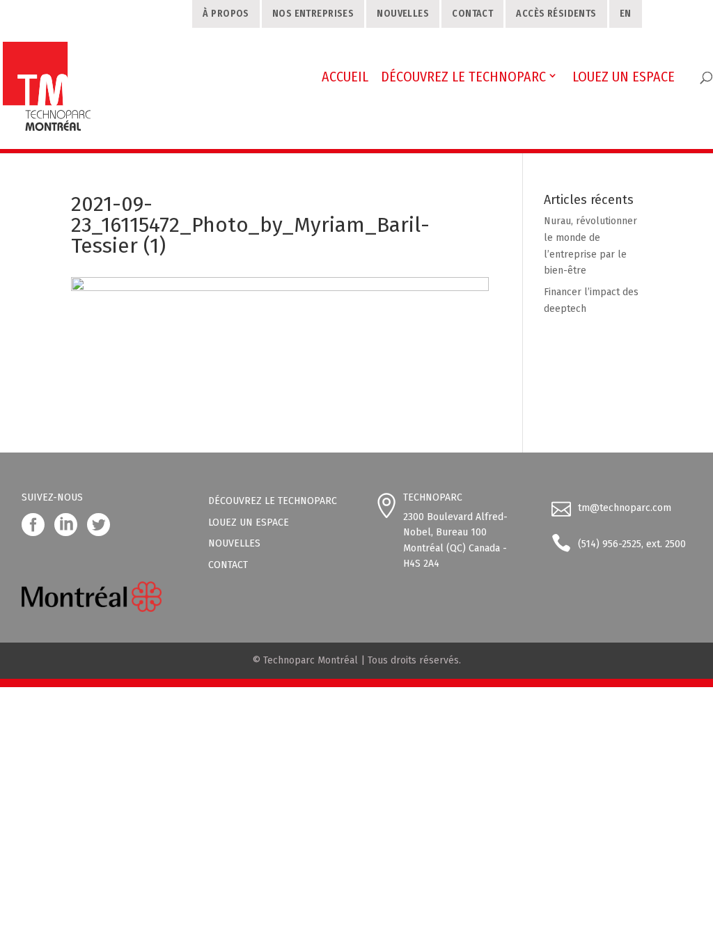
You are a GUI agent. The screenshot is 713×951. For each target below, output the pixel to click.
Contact (472, 13)
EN (626, 13)
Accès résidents (556, 13)
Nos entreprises (313, 13)
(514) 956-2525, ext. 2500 (632, 544)
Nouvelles (403, 13)
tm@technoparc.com (624, 508)
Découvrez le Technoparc (272, 501)
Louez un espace (248, 522)
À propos (226, 13)
